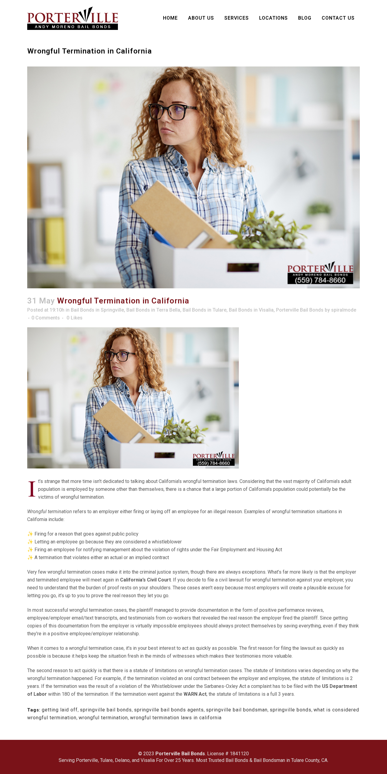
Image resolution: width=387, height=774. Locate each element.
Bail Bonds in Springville (97, 310)
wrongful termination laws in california (176, 718)
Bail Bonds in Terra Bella (153, 310)
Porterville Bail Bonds (300, 310)
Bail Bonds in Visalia (251, 310)
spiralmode (343, 310)
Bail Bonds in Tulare (204, 310)
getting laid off (60, 710)
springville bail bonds (106, 710)
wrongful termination (103, 718)
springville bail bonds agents (169, 710)
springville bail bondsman (237, 710)
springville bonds (290, 710)
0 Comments (45, 318)
